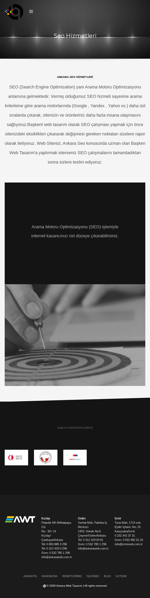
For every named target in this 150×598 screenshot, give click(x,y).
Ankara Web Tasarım (69, 585)
